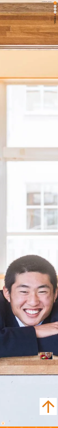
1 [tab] (47, 360)
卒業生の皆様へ (50, 1)
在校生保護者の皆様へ (44, 1)
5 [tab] (50, 360)
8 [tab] (52, 360)
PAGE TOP (48, 397)
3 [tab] (48, 360)
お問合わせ (55, 6)
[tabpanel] (46, 355)
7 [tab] (51, 360)
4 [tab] (49, 360)
